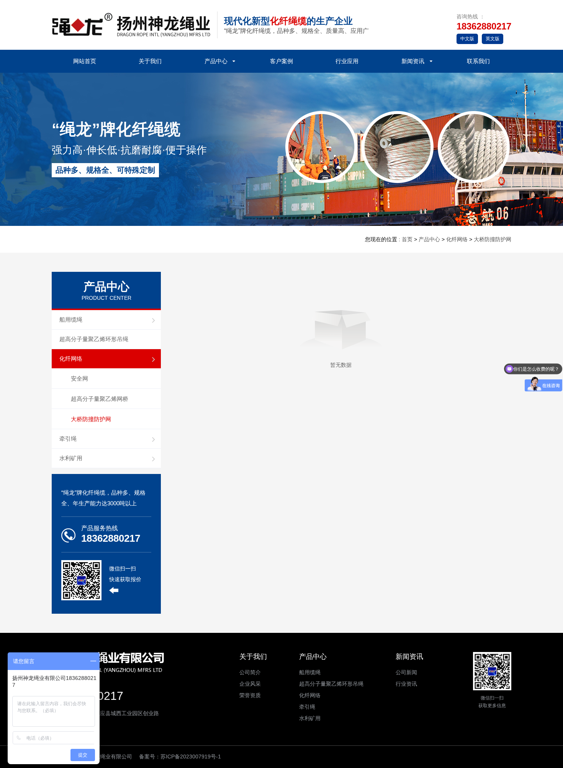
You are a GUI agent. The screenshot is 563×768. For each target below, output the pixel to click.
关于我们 (150, 61)
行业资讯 (406, 684)
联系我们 (478, 61)
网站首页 (84, 61)
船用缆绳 (70, 319)
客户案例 (281, 61)
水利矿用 (70, 458)
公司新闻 (406, 672)
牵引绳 (68, 438)
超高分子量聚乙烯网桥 (99, 398)
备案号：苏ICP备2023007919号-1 (180, 756)
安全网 (79, 378)
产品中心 (216, 61)
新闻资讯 (412, 61)
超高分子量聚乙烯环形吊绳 (93, 339)
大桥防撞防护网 (492, 239)
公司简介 (250, 672)
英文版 (492, 38)
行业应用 (347, 61)
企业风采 (250, 684)
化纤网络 (457, 239)
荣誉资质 (250, 695)
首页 (407, 239)
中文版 (467, 38)
